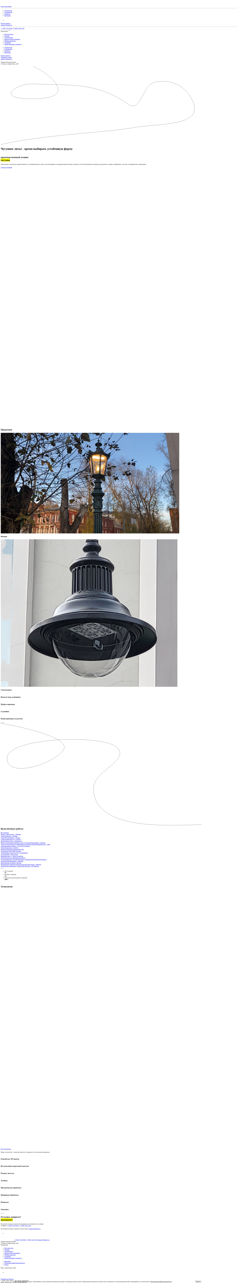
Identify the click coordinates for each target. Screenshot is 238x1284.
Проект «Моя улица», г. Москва (11, 834)
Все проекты (5, 832)
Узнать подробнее (6, 167)
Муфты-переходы (10, 41)
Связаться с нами (6, 57)
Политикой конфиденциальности (161, 1281)
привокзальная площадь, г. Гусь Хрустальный (15, 846)
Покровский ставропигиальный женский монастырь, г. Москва (21, 864)
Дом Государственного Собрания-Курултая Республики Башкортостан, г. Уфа (25, 844)
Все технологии (6, 1149)
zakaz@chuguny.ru (6, 25)
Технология (8, 10)
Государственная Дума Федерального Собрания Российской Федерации (23, 859)
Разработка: (7, 1279)
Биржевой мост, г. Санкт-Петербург (12, 856)
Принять (198, 1281)
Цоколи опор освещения (12, 39)
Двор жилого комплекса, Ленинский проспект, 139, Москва (20, 866)
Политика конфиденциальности (14, 1263)
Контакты (7, 15)
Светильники (8, 37)
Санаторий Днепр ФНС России (11, 851)
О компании (8, 12)
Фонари (6, 36)
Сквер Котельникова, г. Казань (10, 838)
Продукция (4, 31)
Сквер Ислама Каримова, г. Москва (12, 861)
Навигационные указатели (12, 44)
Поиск (6, 1264)
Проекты (7, 14)
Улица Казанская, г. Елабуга (9, 848)
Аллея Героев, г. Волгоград (9, 854)
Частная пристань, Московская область (13, 858)
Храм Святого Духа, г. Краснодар (11, 841)
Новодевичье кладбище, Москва (11, 863)
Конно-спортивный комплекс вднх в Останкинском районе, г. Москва (23, 843)
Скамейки (7, 42)
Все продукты (8, 34)
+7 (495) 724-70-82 (6, 28)
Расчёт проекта (5, 23)
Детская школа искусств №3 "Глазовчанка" (14, 853)
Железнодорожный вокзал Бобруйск (12, 849)
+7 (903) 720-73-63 (18, 28)
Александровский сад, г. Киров (11, 839)
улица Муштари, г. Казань (9, 836)
